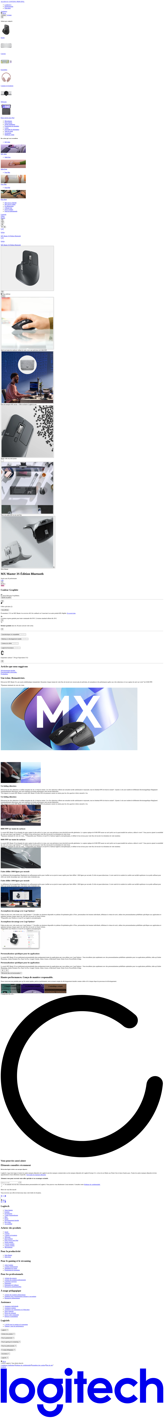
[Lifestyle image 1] (27, 323)
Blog (6, 1217)
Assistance (4, 11)
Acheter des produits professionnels (15, 1280)
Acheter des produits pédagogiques (15, 1295)
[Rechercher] (2, 220)
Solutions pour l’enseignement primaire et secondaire (20, 1296)
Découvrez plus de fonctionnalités (11, 973)
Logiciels (3, 214)
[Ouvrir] (4, 227)
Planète (3, 218)
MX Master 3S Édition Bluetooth (11, 236)
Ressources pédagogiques (12, 1298)
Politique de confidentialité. (92, 1184)
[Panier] (2, 227)
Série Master (8, 1255)
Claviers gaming (9, 1244)
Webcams (7, 1237)
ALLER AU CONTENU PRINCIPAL (12, 1)
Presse (6, 1219)
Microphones (8, 1247)
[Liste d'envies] (2, 222)
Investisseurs (8, 1213)
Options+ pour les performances (14, 1326)
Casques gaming (9, 1245)
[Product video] (28, 542)
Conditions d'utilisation (8, 1365)
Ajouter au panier (6, 597)
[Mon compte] (2, 225)
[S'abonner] (20, 1182)
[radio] (1, 594)
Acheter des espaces (11, 1278)
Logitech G (8, 5)
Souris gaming (9, 1242)
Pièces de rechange (10, 1313)
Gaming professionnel (11, 1266)
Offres (3, 216)
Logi (2, 229)
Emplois (7, 1212)
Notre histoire (9, 1210)
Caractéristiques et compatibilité (10, 634)
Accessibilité (8, 1224)
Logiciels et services (11, 1281)
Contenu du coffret (7, 643)
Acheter (4, 15)
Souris (3, 232)
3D (4, 296)
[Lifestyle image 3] (27, 431)
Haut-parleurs (9, 1239)
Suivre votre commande (12, 1315)
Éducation (8, 8)
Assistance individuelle (11, 1306)
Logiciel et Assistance (8, 648)
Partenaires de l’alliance (12, 1285)
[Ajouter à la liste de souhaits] (2, 292)
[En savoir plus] (2, 460)
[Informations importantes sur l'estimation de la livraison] (2, 620)
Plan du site (49, 1365)
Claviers (7, 1233)
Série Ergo (8, 1257)
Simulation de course (11, 1268)
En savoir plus (71, 613)
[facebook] (5, 1196)
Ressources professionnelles (13, 1287)
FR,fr (4, 13)
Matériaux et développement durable (11, 639)
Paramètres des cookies (38, 1365)
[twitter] (4, 1196)
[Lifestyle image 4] (27, 488)
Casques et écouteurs (11, 1235)
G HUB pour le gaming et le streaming (16, 1324)
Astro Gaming (9, 1265)
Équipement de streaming (12, 1270)
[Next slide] (7, 970)
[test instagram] (2, 1196)
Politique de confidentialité (23, 1365)
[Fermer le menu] (2, 17)
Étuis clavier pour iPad (11, 1240)
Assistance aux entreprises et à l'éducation (17, 1309)
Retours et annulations (11, 1316)
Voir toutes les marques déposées (36, 1175)
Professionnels (9, 6)
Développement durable (12, 1220)
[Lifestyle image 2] (27, 377)
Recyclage (8, 1222)
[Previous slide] (3, 970)
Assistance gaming (10, 1308)
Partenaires (8, 1283)
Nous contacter (9, 1311)
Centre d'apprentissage (11, 1215)
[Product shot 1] (27, 268)
